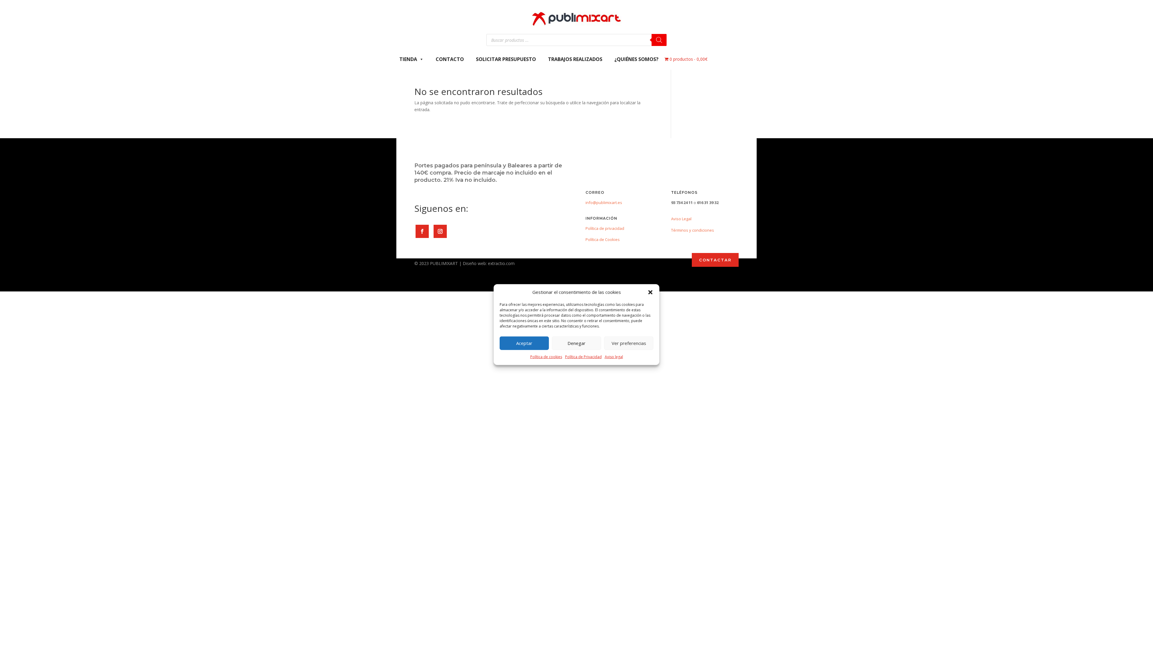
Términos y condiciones (692, 230)
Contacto (450, 59)
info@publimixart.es (604, 202)
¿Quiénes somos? (636, 59)
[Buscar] (659, 40)
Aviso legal (614, 356)
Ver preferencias (629, 343)
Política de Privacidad (583, 356)
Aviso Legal (681, 218)
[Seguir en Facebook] (422, 231)
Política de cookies (546, 356)
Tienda (408, 59)
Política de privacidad (605, 228)
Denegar (576, 343)
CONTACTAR (715, 259)
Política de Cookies (603, 239)
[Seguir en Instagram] (440, 231)
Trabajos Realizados (575, 59)
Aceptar (524, 343)
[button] (650, 292)
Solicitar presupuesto (506, 59)
